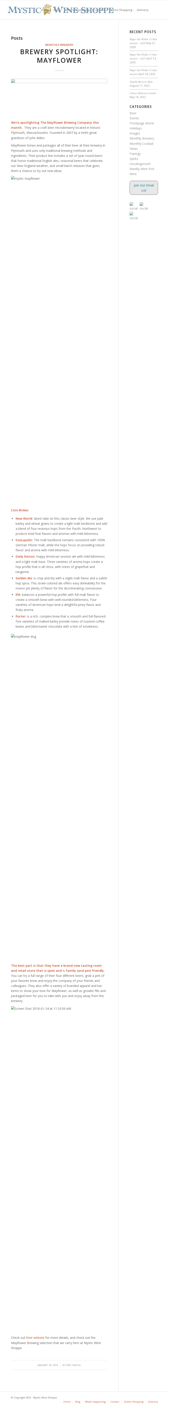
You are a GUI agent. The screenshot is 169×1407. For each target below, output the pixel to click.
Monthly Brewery (59, 45)
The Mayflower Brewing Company (66, 122)
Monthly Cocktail (141, 143)
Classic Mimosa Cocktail (143, 93)
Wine (133, 174)
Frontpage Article (142, 123)
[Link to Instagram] (154, 1397)
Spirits (134, 159)
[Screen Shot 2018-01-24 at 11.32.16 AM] (59, 97)
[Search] (154, 10)
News (134, 149)
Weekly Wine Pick (142, 169)
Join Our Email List (144, 187)
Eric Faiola (73, 1365)
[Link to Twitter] (148, 1397)
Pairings (135, 154)
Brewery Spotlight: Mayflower (59, 56)
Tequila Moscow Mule (141, 81)
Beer (133, 113)
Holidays (136, 128)
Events (134, 118)
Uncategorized (140, 164)
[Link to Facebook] (141, 1397)
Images (135, 133)
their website (35, 1337)
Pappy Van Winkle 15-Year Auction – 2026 (143, 41)
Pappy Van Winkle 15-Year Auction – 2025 (143, 56)
